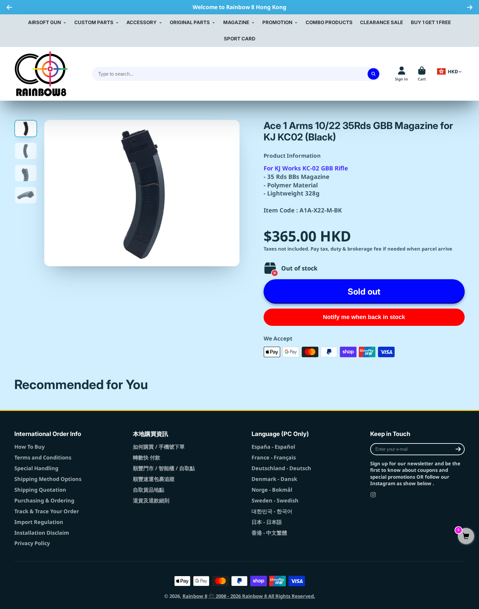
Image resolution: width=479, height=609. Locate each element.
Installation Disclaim (41, 532)
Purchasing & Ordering (44, 500)
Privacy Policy (32, 543)
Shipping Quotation (40, 489)
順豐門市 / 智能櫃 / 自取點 (164, 468)
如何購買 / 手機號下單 (159, 446)
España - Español (273, 446)
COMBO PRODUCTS (329, 22)
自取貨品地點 (148, 489)
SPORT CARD (239, 39)
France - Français (274, 457)
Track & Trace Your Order (46, 511)
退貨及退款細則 (151, 500)
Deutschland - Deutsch (281, 468)
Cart (422, 73)
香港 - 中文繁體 (269, 532)
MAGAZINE (236, 22)
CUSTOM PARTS (93, 22)
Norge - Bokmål (272, 489)
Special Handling (36, 468)
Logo (41, 74)
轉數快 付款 (146, 457)
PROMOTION (277, 22)
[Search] (373, 74)
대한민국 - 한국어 (272, 511)
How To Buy (29, 446)
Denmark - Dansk (274, 479)
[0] (466, 536)
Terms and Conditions (42, 457)
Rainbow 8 (194, 596)
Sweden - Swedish (275, 500)
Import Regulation (38, 522)
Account (401, 73)
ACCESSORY (141, 22)
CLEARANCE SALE (381, 22)
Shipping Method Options (47, 479)
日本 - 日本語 (267, 522)
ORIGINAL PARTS (190, 22)
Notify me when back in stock (364, 317)
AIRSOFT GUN (44, 22)
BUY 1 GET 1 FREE (431, 22)
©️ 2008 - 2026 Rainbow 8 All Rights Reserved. (262, 596)
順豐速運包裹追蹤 (154, 479)
